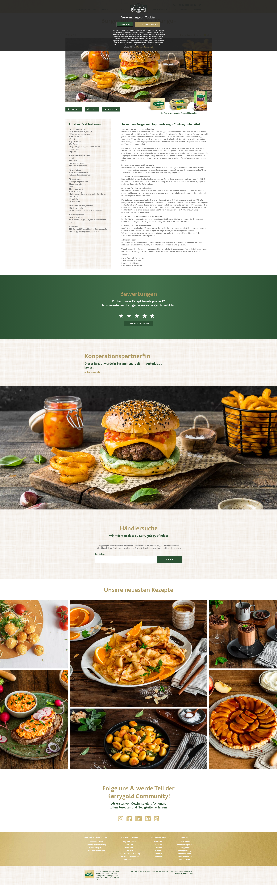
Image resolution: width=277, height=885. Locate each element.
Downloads (129, 859)
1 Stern (123, 316)
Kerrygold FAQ (184, 850)
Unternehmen (158, 837)
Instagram (120, 818)
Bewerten (112, 109)
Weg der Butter (129, 841)
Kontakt (158, 853)
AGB (144, 871)
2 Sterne (131, 316)
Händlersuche (184, 853)
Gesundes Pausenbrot (129, 856)
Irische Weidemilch (96, 850)
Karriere (158, 847)
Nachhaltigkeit (129, 837)
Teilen (93, 109)
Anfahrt (158, 856)
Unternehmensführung (129, 853)
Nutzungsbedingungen (157, 871)
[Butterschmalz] (179, 100)
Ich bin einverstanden (147, 24)
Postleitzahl (100, 554)
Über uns (158, 841)
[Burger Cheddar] (201, 100)
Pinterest (148, 818)
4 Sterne (146, 316)
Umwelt (129, 850)
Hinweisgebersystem (184, 873)
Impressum (173, 871)
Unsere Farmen (96, 841)
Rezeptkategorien (185, 844)
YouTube (138, 818)
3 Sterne (138, 316)
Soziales (129, 844)
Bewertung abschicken (138, 324)
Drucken (75, 109)
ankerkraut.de (92, 372)
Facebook (129, 818)
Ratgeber (184, 847)
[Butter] (157, 100)
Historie (158, 844)
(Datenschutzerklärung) (144, 47)
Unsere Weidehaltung (96, 844)
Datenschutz (136, 871)
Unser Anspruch (96, 847)
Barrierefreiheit (186, 871)
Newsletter (185, 841)
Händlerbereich (184, 856)
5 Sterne (154, 316)
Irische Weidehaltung (96, 837)
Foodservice (184, 859)
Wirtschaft (129, 847)
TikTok (156, 818)
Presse (158, 850)
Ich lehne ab (124, 24)
